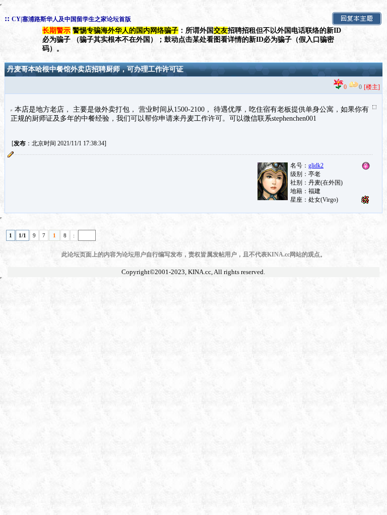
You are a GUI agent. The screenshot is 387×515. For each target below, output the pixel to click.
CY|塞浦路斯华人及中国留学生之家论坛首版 (71, 19)
